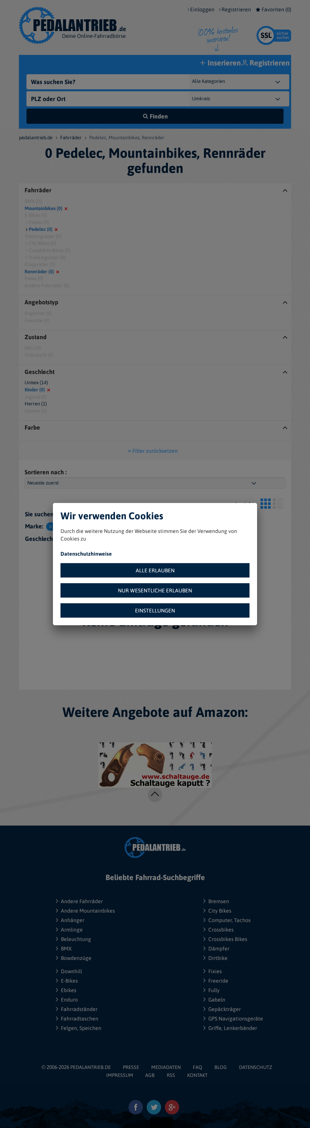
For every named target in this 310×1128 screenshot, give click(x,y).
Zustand (35, 337)
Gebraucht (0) (39, 355)
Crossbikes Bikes (227, 939)
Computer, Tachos (229, 920)
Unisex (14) (36, 382)
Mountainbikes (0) (43, 208)
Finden (159, 116)
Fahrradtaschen (79, 1019)
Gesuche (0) (37, 320)
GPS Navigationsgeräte (235, 1019)
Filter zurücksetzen (155, 451)
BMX (66, 949)
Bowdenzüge (76, 958)
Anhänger (72, 920)
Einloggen (202, 9)
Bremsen (218, 901)
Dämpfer (218, 949)
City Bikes (219, 911)
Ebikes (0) (39, 222)
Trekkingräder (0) (43, 236)
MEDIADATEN (166, 1067)
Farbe (32, 427)
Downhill (71, 971)
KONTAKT (197, 1075)
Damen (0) (36, 411)
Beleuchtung (76, 939)
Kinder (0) (35, 390)
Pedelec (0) (41, 229)
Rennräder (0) (39, 271)
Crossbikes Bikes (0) (49, 250)
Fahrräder (71, 137)
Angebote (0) (38, 313)
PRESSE (131, 1067)
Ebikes (68, 990)
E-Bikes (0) (36, 215)
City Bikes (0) (42, 243)
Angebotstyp (41, 302)
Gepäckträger (224, 1009)
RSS (171, 1075)
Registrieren (236, 9)
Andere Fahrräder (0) (47, 285)
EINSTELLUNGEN (155, 610)
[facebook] (136, 1107)
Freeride (218, 981)
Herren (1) (36, 404)
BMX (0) (33, 201)
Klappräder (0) (40, 264)
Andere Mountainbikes (88, 911)
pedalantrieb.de (36, 137)
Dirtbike (218, 958)
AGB (150, 1075)
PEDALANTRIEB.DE (90, 1067)
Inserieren (224, 62)
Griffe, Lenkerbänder (232, 1028)
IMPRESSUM (119, 1075)
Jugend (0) (35, 397)
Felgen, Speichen (81, 1028)
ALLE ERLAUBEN (155, 570)
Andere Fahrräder (82, 901)
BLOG (220, 1067)
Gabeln (216, 1000)
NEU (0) (33, 348)
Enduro (69, 1000)
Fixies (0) (34, 278)
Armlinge (72, 930)
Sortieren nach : (46, 472)
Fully (214, 990)
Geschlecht (39, 372)
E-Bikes (69, 981)
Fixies (215, 971)
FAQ (197, 1067)
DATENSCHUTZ (255, 1067)
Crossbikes (221, 930)
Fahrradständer (79, 1009)
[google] (172, 1107)
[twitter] (154, 1107)
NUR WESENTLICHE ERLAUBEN (155, 590)
